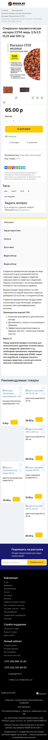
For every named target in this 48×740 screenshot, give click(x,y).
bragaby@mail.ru (15, 674)
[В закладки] (20, 388)
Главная (4, 10)
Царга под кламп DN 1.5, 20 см (35, 399)
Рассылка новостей (12, 655)
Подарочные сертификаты (14, 615)
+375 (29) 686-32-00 (15, 661)
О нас (6, 582)
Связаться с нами (11, 629)
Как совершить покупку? (14, 605)
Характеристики (12, 230)
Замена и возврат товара (14, 602)
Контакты (7, 598)
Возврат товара (10, 632)
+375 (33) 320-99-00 (15, 667)
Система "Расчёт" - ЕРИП (14, 608)
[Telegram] (23, 167)
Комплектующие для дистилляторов (16, 13)
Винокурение (17, 10)
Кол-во (8, 116)
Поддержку (24, 210)
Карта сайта (9, 635)
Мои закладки (10, 652)
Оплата (7, 239)
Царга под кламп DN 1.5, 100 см (35, 438)
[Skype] (20, 167)
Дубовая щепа (10, 589)
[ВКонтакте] (6, 167)
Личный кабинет (10, 645)
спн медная (9, 196)
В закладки (14, 142)
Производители (10, 612)
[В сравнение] (20, 393)
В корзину (24, 129)
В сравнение (32, 142)
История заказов (11, 649)
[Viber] (13, 167)
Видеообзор (10, 255)
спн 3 (13, 191)
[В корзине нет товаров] (43, 4)
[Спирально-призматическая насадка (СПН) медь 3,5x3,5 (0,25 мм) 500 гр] (24, 63)
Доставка (9, 247)
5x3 (22, 191)
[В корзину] (14, 422)
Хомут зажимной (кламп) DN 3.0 (32, 476)
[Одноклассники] (9, 167)
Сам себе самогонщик (30, 155)
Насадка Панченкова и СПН (12, 16)
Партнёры (8, 618)
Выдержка (8, 585)
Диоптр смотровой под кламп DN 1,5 (12, 479)
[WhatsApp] (16, 167)
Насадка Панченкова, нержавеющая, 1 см (12, 402)
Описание (9, 222)
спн (5, 191)
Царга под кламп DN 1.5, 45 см (35, 514)
